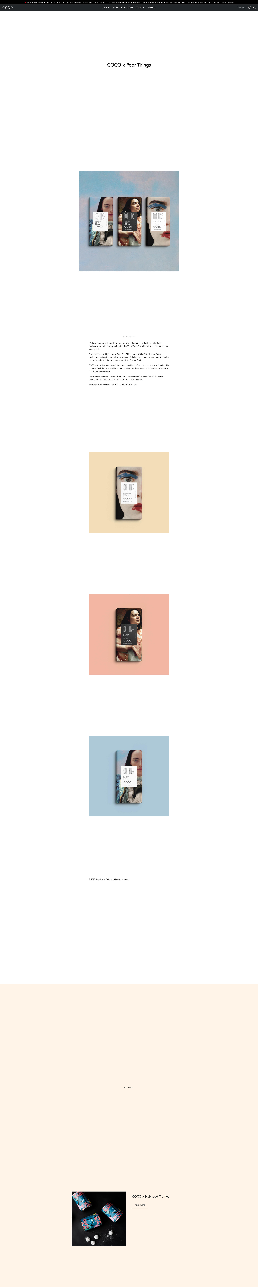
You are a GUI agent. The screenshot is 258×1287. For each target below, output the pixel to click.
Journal (151, 8)
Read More (140, 1205)
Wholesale (241, 8)
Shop (105, 8)
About (139, 8)
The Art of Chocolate (122, 8)
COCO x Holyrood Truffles (150, 1196)
